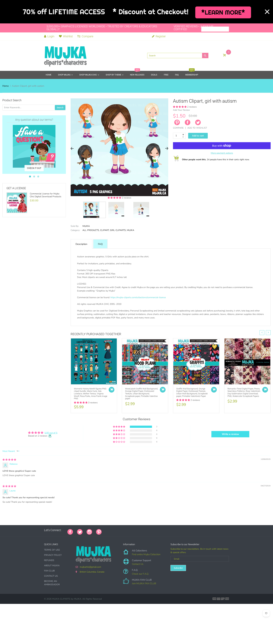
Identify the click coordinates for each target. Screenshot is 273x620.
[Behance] (149, 530)
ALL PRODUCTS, (91, 230)
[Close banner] (267, 11)
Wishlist (68, 36)
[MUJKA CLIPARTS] (65, 55)
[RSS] (113, 530)
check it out (34, 168)
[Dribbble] (129, 530)
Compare (87, 36)
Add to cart (198, 135)
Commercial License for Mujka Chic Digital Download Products (45, 195)
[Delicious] (137, 530)
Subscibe (178, 568)
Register (160, 36)
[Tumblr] (125, 530)
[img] (9, 459)
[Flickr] (117, 530)
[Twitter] (198, 122)
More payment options (222, 153)
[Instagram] (89, 531)
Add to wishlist (197, 127)
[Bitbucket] (121, 530)
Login (50, 36)
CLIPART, (104, 230)
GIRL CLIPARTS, (118, 230)
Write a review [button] (230, 434)
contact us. (187, 321)
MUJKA (86, 226)
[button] (115, 197)
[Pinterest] (99, 531)
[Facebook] (187, 122)
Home (5, 85)
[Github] (109, 530)
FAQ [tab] (100, 244)
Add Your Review (181, 110)
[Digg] (145, 530)
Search (60, 107)
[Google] (105, 530)
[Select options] (112, 390)
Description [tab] (81, 244)
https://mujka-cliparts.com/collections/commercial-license (138, 297)
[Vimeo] (133, 530)
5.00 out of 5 (51, 432)
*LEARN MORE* (223, 12)
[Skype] (141, 530)
